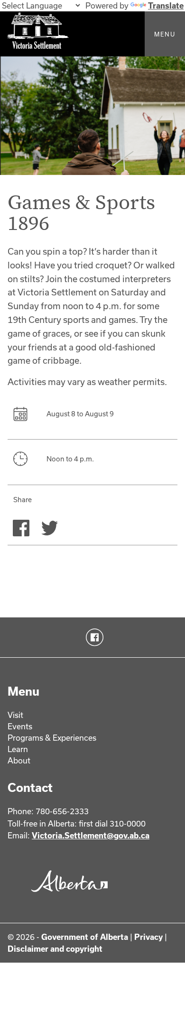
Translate (166, 5)
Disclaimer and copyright (55, 948)
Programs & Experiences (52, 737)
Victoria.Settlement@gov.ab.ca (90, 835)
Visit (15, 714)
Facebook (92, 637)
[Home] (92, 33)
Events (20, 726)
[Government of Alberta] (67, 894)
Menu (165, 34)
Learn (18, 749)
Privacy (148, 936)
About (19, 760)
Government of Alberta (84, 936)
